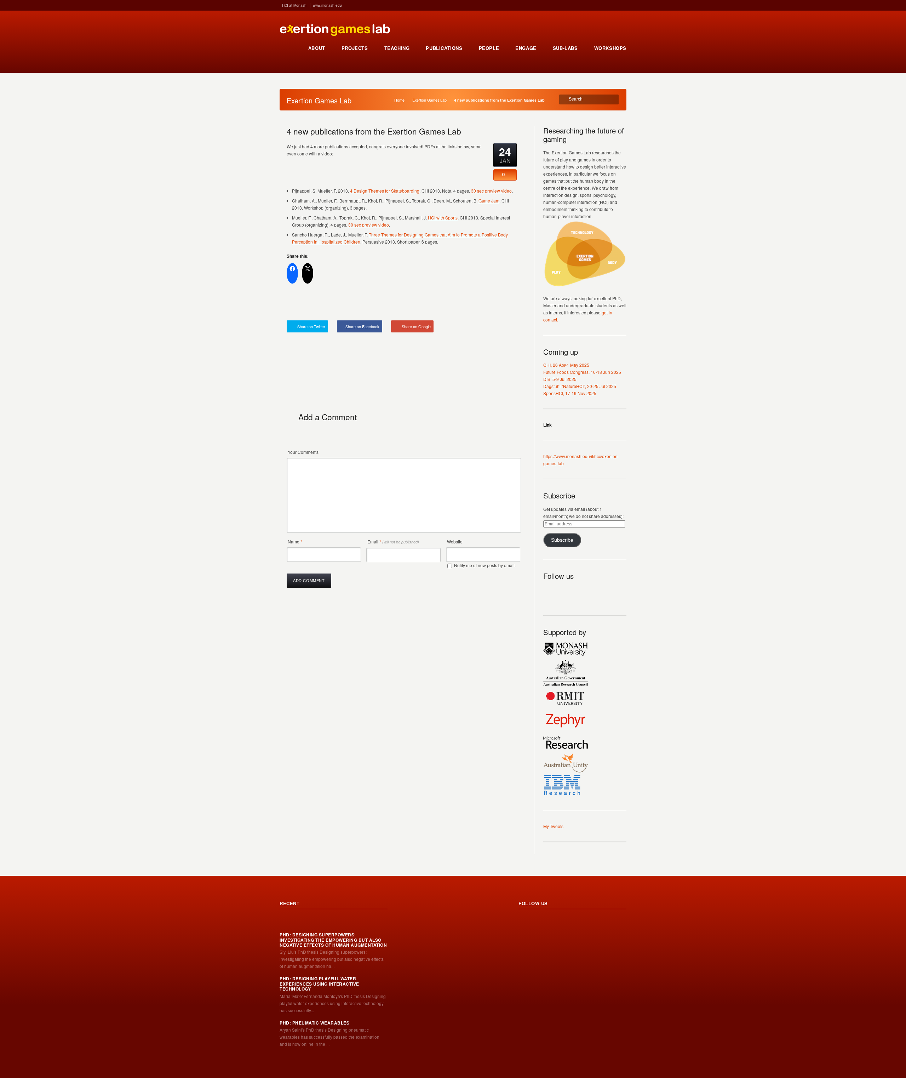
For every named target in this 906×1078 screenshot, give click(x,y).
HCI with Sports (443, 218)
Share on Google (416, 326)
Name (295, 541)
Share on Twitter (311, 326)
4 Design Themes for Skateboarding (384, 191)
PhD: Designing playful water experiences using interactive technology (319, 983)
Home (399, 100)
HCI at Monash (294, 5)
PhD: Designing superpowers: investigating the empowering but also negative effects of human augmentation (333, 939)
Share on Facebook (362, 326)
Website (455, 541)
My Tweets (553, 826)
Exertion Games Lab (429, 100)
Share (505, 303)
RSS (549, 592)
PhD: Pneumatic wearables (314, 1022)
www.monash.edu (327, 5)
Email (393, 541)
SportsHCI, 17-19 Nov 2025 (569, 393)
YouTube (595, 592)
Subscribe (562, 540)
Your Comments (303, 452)
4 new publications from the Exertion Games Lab (374, 131)
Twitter (564, 592)
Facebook (580, 592)
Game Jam (488, 201)
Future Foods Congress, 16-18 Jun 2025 (582, 372)
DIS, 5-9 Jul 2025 (560, 379)
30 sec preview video (491, 191)
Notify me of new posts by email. (485, 565)
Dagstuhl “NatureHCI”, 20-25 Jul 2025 (579, 386)
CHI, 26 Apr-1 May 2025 (566, 365)
